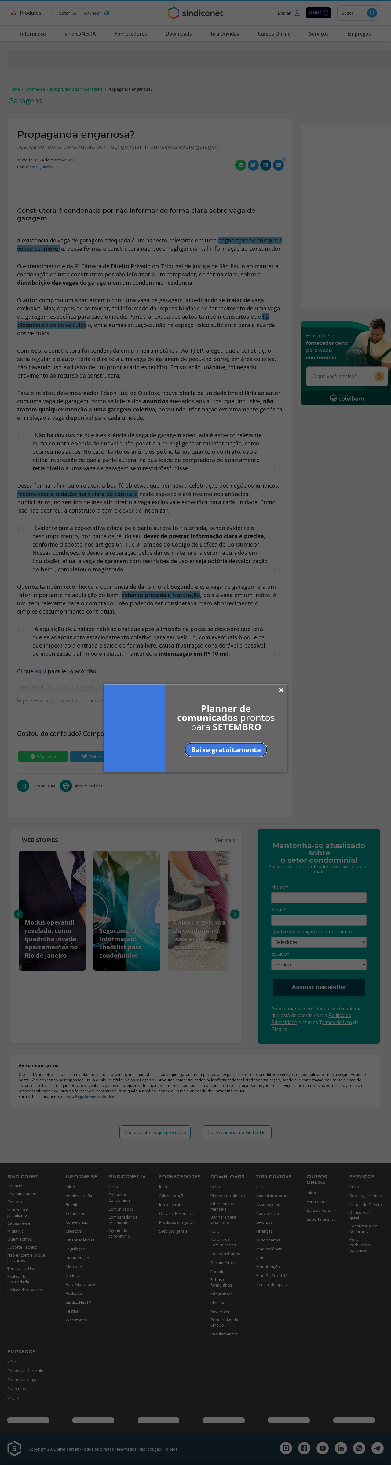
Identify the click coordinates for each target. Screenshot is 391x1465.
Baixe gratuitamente (226, 749)
